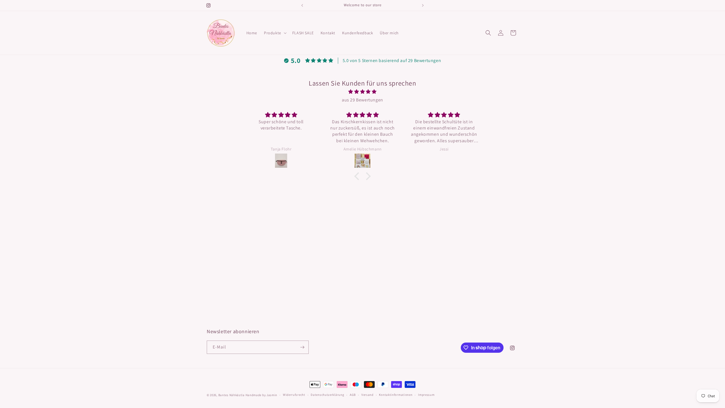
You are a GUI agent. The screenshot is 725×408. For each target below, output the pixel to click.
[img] (362, 92)
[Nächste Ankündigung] (423, 5)
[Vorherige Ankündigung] (302, 5)
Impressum (426, 395)
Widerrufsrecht (294, 395)
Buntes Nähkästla (231, 395)
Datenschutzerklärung (327, 395)
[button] (275, 33)
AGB (353, 395)
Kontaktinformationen (395, 395)
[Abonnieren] (302, 347)
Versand (367, 395)
